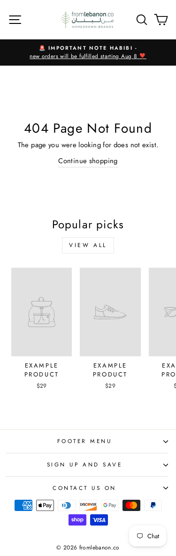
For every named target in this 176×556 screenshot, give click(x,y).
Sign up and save (84, 464)
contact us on (84, 488)
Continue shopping (87, 161)
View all (88, 245)
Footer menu (84, 441)
